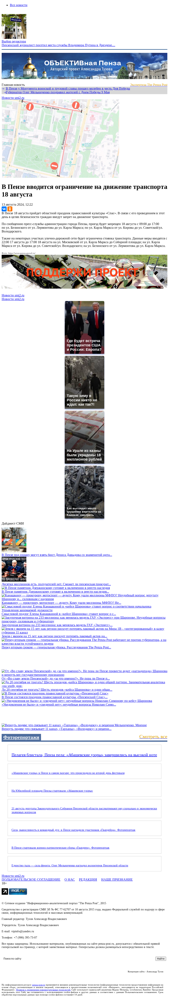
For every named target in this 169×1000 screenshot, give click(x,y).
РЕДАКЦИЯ (88, 879)
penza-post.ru (38, 984)
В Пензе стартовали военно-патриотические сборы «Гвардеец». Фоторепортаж (60, 847)
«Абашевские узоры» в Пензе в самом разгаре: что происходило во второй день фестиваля (68, 773)
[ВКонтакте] (4, 208)
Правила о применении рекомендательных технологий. (43, 989)
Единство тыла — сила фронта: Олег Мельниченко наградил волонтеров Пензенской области (70, 865)
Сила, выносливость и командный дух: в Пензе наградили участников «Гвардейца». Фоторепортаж (73, 830)
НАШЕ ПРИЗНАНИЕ (117, 879)
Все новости (18, 5)
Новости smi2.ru (13, 98)
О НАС (70, 879)
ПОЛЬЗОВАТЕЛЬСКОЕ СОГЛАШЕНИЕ (31, 879)
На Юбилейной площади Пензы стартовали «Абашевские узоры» (52, 790)
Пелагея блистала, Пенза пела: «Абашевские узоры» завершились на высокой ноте (84, 754)
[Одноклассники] (9, 208)
